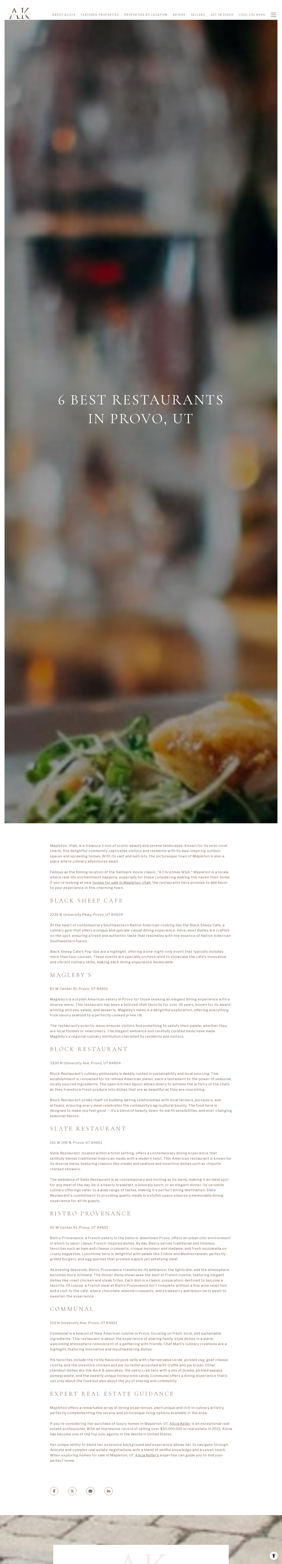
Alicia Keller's (147, 1455)
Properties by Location (146, 14)
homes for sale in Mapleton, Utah (121, 883)
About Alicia (64, 14)
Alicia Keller (180, 1424)
